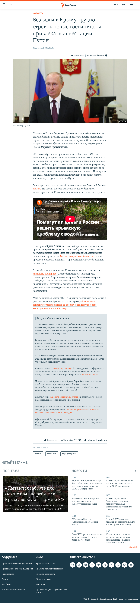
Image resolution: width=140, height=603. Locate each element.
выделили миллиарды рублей (64, 397)
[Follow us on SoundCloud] (111, 564)
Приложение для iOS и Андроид (17, 569)
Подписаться (8, 574)
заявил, (37, 189)
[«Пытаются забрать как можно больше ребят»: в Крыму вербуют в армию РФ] (35, 494)
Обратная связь (43, 579)
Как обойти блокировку (13, 590)
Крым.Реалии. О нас (45, 564)
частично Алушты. (91, 375)
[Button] (77, 56)
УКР (116, 5)
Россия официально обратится (77, 256)
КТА (123, 5)
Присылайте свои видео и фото (17, 564)
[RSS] (118, 564)
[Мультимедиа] (131, 5)
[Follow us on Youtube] (85, 564)
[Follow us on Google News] (98, 564)
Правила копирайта (45, 574)
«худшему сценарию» (45, 274)
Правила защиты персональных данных (51, 591)
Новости (38, 13)
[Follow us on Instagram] (92, 564)
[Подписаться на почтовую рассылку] (131, 564)
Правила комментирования (49, 569)
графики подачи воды (61, 369)
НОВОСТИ (79, 471)
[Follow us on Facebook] (72, 564)
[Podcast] (124, 564)
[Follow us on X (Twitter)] (79, 564)
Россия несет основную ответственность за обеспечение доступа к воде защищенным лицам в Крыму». (65, 305)
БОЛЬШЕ (133, 547)
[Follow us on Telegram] (105, 564)
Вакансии (41, 585)
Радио (5, 579)
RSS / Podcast (8, 585)
